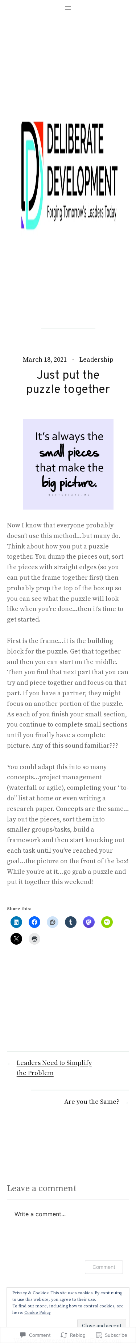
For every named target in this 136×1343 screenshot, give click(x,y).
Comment (103, 1267)
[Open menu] (68, 8)
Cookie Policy (37, 1312)
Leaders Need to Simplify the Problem (54, 1068)
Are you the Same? (91, 1102)
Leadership (96, 359)
